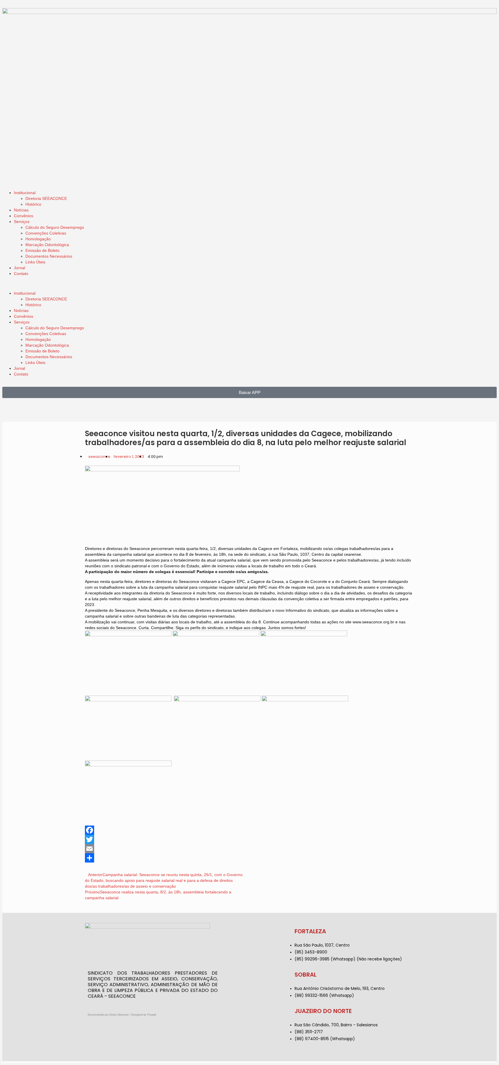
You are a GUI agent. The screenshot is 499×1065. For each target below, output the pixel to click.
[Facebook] (25, 411)
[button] (249, 283)
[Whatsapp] (40, 411)
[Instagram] (9, 411)
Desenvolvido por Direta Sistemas (108, 1014)
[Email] (249, 848)
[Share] (249, 858)
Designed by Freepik (143, 1014)
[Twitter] (249, 839)
